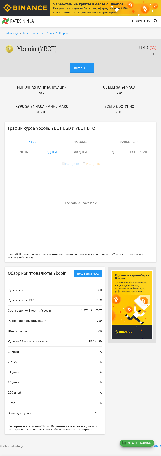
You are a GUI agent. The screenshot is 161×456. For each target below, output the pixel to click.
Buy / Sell (82, 68)
